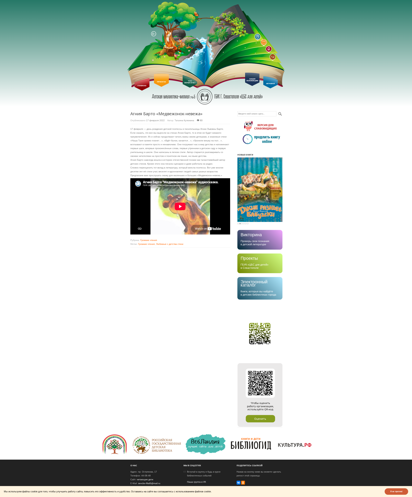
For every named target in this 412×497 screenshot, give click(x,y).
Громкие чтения (148, 240)
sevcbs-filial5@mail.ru (149, 483)
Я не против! (396, 491)
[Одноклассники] (243, 483)
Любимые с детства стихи (169, 244)
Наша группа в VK (196, 482)
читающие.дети (145, 479)
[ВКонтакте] (238, 483)
